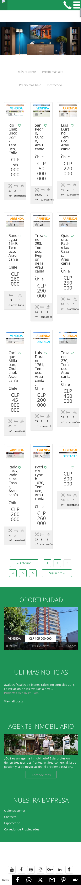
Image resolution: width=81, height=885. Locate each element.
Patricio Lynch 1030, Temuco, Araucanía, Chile (39, 487)
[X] (40, 880)
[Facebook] (17, 880)
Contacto (10, 817)
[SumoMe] (75, 880)
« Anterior (24, 563)
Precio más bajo (30, 85)
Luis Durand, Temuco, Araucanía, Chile (65, 141)
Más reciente (27, 72)
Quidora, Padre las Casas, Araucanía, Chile (65, 254)
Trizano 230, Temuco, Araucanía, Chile (65, 369)
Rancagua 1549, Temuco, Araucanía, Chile (13, 252)
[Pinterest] (64, 880)
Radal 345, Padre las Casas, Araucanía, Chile (13, 485)
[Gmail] (52, 880)
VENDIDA (14, 638)
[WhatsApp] (29, 880)
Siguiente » (57, 573)
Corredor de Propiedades (21, 829)
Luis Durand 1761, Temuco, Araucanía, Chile (39, 371)
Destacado (54, 85)
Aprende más (41, 775)
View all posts (13, 701)
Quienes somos (15, 811)
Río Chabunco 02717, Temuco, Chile (13, 139)
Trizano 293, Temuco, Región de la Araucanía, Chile (39, 257)
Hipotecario (12, 823)
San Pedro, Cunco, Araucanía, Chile (39, 141)
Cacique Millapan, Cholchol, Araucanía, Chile (13, 371)
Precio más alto (52, 72)
